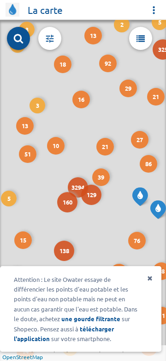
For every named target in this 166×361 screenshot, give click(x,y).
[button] (61, 247)
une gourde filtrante (90, 319)
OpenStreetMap (22, 357)
